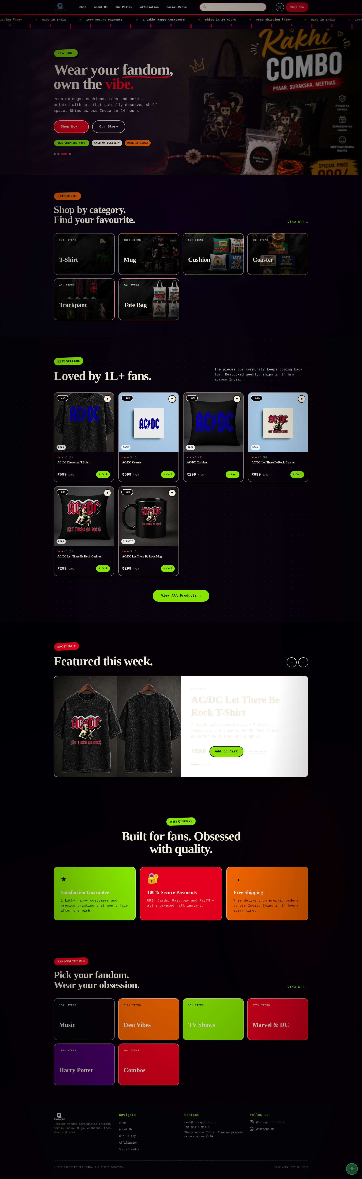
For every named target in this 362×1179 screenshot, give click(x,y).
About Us (100, 7)
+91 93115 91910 (196, 1115)
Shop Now (297, 7)
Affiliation (149, 7)
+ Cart (103, 462)
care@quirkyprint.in (200, 1110)
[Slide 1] (55, 142)
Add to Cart (226, 740)
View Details (257, 740)
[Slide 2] (60, 142)
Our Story (106, 115)
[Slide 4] (70, 142)
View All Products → (181, 584)
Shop (82, 7)
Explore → (70, 115)
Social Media (177, 7)
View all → (297, 210)
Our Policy (123, 7)
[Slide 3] (66, 142)
